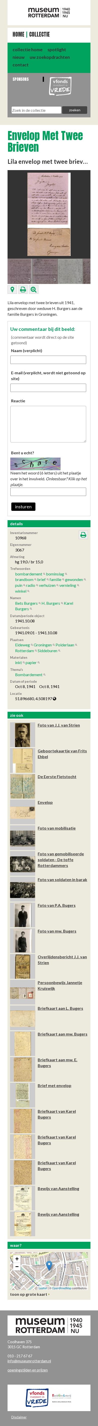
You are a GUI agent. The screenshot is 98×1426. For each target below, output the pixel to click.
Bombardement (28, 674)
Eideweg (22, 644)
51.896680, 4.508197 (34, 698)
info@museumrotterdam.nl (29, 1361)
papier (31, 662)
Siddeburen (47, 650)
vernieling (67, 585)
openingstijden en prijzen (28, 1370)
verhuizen (47, 585)
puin (18, 585)
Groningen (43, 644)
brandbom (24, 579)
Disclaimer (19, 1417)
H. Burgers (50, 603)
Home (18, 34)
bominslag (55, 573)
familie (55, 579)
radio (30, 585)
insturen (23, 506)
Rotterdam (24, 650)
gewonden (74, 579)
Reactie (18, 400)
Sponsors (21, 79)
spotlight (56, 49)
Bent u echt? (22, 452)
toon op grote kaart (28, 1294)
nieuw (19, 57)
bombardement (28, 573)
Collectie (39, 34)
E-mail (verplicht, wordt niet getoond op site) (48, 375)
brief (41, 579)
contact (21, 64)
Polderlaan (65, 644)
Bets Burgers (26, 603)
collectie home (27, 49)
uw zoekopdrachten (50, 57)
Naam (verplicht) (26, 350)
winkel (20, 591)
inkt (18, 662)
